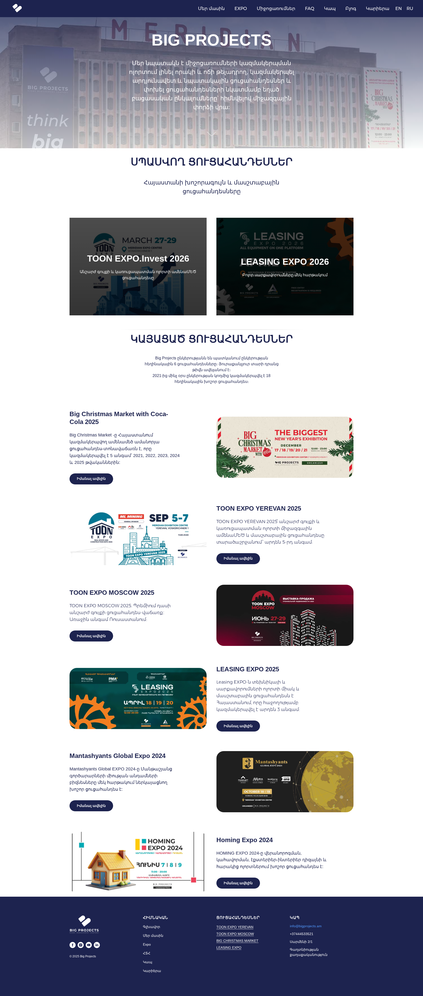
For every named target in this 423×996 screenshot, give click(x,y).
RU (410, 8)
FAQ (309, 8)
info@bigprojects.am (306, 926)
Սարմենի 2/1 (301, 942)
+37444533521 (301, 934)
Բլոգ (350, 8)
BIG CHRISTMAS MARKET (237, 941)
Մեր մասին (211, 8)
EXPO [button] (241, 8)
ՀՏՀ (146, 953)
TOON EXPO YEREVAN (234, 927)
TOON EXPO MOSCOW (235, 934)
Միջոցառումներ (276, 8)
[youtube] (89, 945)
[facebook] (73, 945)
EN (398, 8)
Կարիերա (377, 8)
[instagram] (81, 945)
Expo (147, 944)
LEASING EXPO (228, 948)
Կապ (330, 8)
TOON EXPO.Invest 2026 (138, 258)
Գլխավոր (151, 927)
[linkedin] (97, 945)
